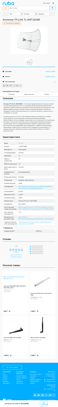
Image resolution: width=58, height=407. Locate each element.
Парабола (41, 14)
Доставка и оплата (35, 374)
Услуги (18, 379)
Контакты (51, 372)
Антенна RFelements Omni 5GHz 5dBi (41, 294)
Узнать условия (50, 71)
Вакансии (5, 381)
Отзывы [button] (7, 239)
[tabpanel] (29, 40)
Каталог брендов (21, 378)
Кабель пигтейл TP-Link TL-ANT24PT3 (30, 207)
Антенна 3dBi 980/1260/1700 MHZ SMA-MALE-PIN (15, 287)
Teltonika (33, 340)
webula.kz (53, 400)
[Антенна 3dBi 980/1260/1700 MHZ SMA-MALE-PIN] (15, 278)
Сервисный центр (51, 386)
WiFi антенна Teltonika (38, 337)
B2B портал (19, 383)
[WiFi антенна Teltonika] (42, 326)
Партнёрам (6, 383)
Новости (5, 376)
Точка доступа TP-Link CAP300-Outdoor (42, 209)
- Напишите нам (50, 381)
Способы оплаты (50, 76)
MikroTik (6, 340)
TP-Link (21, 143)
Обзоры (5, 378)
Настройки (19, 381)
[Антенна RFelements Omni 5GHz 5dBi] (42, 281)
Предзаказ (44, 404)
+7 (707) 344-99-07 (50, 379)
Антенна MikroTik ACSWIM (12, 337)
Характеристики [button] (11, 137)
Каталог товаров (21, 376)
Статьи (5, 379)
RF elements (34, 297)
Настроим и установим (12, 23)
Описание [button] (8, 98)
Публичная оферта (35, 379)
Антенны (26, 14)
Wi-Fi (11, 14)
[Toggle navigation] (53, 3)
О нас (4, 374)
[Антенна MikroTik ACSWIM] (15, 326)
